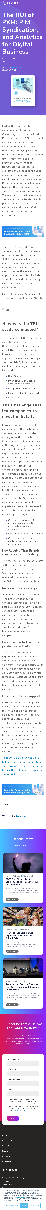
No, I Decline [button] (35, 1205)
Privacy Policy (6, 1181)
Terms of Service (7, 1185)
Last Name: (12, 1070)
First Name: (13, 1060)
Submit (12, 1118)
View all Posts (21, 846)
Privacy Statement (19, 1110)
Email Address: (14, 1090)
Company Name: (14, 1080)
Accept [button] (24, 1205)
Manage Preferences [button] (12, 1205)
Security (4, 1188)
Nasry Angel (16, 67)
